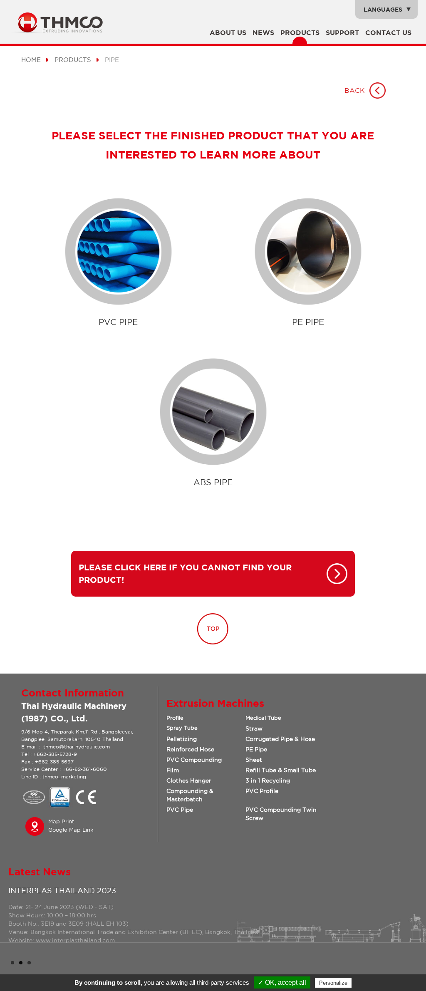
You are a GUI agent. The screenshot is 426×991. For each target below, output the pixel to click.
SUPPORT (342, 32)
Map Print (61, 821)
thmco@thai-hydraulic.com (76, 746)
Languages (383, 9)
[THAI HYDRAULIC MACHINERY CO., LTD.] (60, 31)
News (263, 32)
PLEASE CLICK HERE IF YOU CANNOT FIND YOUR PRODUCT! (185, 573)
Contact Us (388, 32)
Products (300, 32)
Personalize (333, 983)
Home (31, 59)
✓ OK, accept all (282, 982)
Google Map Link (70, 830)
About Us (228, 32)
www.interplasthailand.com (74, 940)
